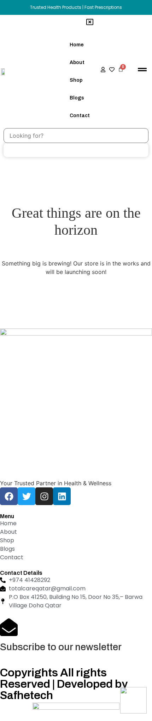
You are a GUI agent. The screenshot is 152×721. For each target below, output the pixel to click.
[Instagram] (44, 496)
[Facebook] (9, 496)
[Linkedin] (62, 496)
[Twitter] (26, 496)
